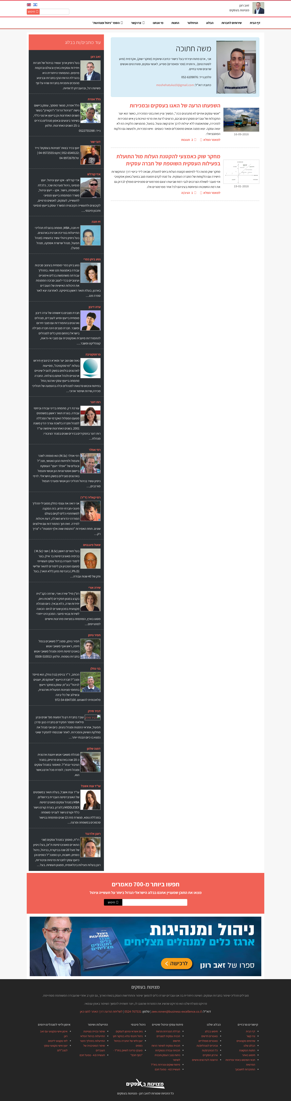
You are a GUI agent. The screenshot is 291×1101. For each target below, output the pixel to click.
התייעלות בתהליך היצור (92, 1041)
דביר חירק (94, 711)
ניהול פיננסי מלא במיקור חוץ (128, 1036)
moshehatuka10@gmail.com (175, 85)
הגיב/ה (187, 193)
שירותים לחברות (232, 23)
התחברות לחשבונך (245, 1069)
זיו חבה (96, 222)
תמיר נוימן (94, 635)
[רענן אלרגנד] (90, 852)
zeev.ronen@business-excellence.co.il (176, 1011)
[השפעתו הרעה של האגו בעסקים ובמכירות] (241, 120)
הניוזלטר (192, 23)
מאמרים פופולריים (208, 1041)
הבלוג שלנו (249, 1045)
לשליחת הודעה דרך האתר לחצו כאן (101, 1011)
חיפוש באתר (248, 1055)
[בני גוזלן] (90, 682)
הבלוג (209, 23)
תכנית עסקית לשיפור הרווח (166, 1045)
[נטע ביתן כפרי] (90, 274)
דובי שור (95, 142)
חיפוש (31, 11)
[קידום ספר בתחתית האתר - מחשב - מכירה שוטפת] (145, 946)
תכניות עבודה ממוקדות (167, 1050)
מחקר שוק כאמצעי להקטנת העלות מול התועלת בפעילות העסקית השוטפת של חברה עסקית (168, 160)
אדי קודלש (94, 174)
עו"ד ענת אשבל (91, 786)
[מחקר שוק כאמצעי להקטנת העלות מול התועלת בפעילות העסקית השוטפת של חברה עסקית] (241, 173)
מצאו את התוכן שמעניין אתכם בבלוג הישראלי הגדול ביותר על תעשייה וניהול (146, 892)
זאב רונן (96, 57)
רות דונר (95, 402)
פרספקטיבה (93, 354)
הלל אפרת (94, 99)
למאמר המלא (211, 140)
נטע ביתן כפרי (92, 259)
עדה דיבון (95, 307)
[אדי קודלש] (90, 187)
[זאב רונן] (90, 72)
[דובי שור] (90, 155)
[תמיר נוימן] (90, 652)
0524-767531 (133, 1011)
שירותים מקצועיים (246, 1041)
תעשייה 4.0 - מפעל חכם (167, 1069)
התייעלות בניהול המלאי (92, 1036)
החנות (175, 23)
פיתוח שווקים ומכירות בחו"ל (165, 1064)
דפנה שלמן (94, 749)
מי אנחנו (158, 23)
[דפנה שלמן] (90, 762)
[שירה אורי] (90, 606)
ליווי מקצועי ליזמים (58, 1041)
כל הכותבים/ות (210, 1050)
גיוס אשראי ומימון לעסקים (129, 1031)
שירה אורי (94, 588)
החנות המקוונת (247, 1050)
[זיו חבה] (90, 237)
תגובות (187, 140)
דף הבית (255, 23)
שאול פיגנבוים (92, 545)
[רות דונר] (90, 416)
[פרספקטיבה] (90, 371)
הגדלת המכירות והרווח (168, 1031)
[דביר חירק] (92, 717)
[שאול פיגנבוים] (90, 564)
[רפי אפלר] (90, 463)
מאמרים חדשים (209, 1036)
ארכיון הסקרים (210, 1055)
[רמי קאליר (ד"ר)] (90, 511)
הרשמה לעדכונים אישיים (205, 1060)
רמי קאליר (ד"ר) (90, 497)
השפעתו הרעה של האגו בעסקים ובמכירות (175, 105)
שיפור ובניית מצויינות (94, 1031)
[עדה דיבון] (90, 323)
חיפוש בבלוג (211, 1031)
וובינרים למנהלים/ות (207, 1045)
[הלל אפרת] (90, 117)
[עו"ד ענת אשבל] (90, 800)
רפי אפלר (95, 450)
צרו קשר (250, 1036)
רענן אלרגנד (93, 834)
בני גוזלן (95, 668)
